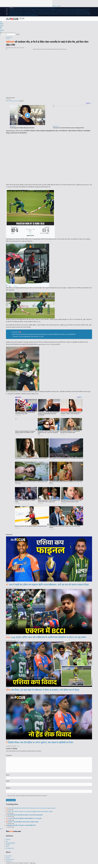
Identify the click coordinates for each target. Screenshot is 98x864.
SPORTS (8, 845)
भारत (1, 22)
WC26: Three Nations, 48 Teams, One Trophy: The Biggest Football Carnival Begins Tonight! (29, 811)
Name (8, 775)
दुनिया (1, 27)
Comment (9, 755)
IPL (7, 841)
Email (8, 781)
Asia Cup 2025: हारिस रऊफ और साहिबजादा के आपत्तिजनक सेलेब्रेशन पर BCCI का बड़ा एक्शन (50, 14)
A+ (9, 99)
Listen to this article (10, 97)
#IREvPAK (56, 334)
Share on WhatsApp (10, 100)
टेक (1, 28)
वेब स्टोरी (2, 30)
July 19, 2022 (39, 336)
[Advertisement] (26, 3)
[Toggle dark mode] (23, 18)
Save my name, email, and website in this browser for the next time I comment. (27, 795)
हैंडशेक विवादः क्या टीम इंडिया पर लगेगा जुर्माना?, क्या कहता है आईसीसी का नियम (39, 742)
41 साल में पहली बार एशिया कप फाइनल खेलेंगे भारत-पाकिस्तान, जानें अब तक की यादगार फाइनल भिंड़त (63, 9)
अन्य (1, 32)
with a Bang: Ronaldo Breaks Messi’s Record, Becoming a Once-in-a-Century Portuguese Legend (30, 808)
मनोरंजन (1, 25)
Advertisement (10, 859)
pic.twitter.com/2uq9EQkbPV (67, 334)
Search (17, 34)
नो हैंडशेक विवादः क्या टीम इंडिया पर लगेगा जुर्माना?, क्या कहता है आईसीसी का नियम (71, 11)
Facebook (17, 100)
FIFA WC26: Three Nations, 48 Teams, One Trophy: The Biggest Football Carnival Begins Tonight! (28, 9)
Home (7, 37)
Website (8, 788)
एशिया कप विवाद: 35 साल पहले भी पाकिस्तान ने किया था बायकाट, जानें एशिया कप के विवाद (44, 11)
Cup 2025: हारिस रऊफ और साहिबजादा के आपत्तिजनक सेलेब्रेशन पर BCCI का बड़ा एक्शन (46, 637)
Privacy (8, 857)
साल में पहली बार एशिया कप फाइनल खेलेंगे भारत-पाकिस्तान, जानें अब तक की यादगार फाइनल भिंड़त (47, 584)
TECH (7, 846)
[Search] (20, 18)
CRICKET (11, 37)
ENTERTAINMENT (10, 843)
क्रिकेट (1, 23)
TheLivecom (13, 831)
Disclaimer (9, 856)
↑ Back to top (32, 863)
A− (7, 99)
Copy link (21, 100)
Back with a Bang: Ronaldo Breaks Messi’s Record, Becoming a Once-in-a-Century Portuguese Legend (34, 7)
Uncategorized (10, 848)
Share (18, 588)
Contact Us (9, 861)
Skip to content (57, 6)
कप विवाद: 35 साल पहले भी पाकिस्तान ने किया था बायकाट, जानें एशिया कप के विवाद (42, 689)
